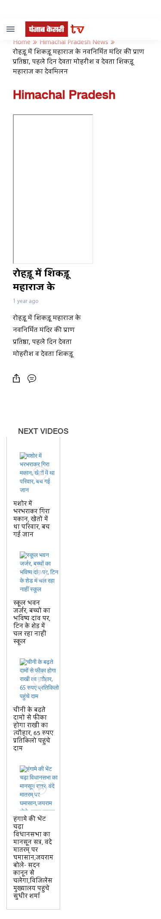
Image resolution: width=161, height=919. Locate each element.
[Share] (18, 378)
